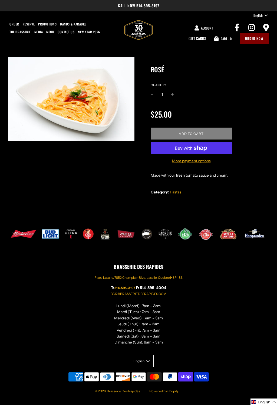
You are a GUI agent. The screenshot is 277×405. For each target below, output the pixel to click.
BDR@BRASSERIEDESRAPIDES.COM (138, 294)
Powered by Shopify (164, 391)
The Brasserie (20, 32)
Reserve (29, 24)
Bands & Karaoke (73, 24)
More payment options (191, 160)
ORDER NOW (254, 38)
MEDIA (38, 32)
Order (14, 24)
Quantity (158, 85)
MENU (50, 32)
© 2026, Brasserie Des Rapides (117, 391)
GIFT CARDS (197, 38)
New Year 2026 (89, 32)
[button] (263, 401)
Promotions (47, 24)
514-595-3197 (147, 5)
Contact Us (66, 32)
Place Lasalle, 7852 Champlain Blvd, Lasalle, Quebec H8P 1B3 (138, 278)
